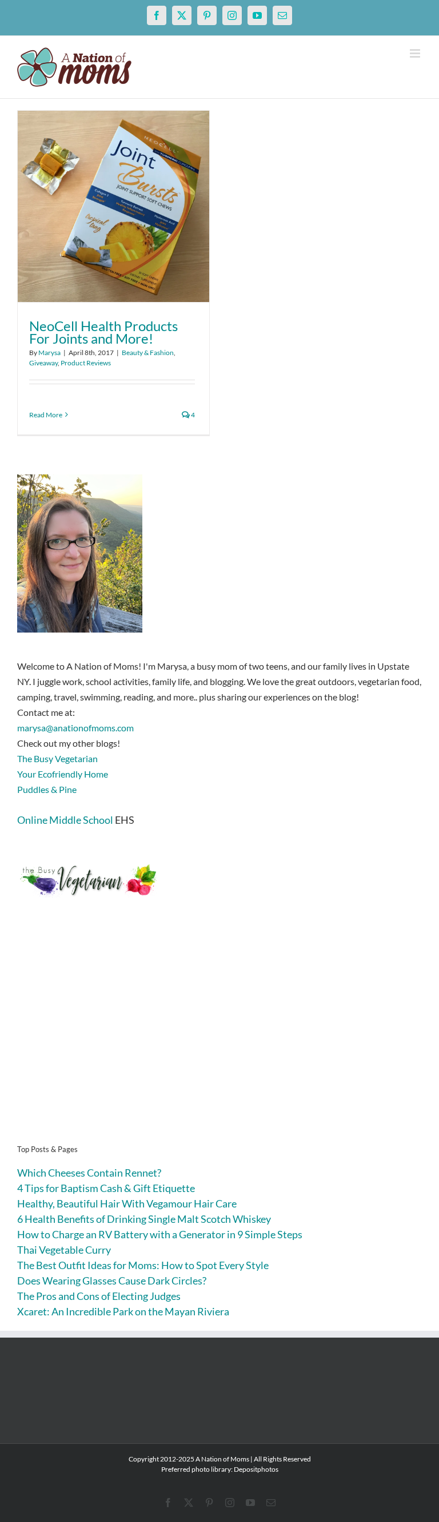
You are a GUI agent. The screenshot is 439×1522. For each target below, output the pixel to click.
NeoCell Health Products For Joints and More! (103, 332)
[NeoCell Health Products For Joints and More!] (113, 206)
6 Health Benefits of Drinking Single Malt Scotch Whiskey (144, 1219)
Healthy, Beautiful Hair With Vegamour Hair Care (127, 1203)
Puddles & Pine (47, 789)
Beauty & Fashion (148, 352)
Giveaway (43, 363)
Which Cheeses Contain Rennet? (89, 1172)
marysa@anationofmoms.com (75, 727)
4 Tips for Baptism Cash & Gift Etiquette (106, 1188)
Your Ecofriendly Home (62, 773)
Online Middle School (65, 820)
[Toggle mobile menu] (416, 53)
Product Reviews (86, 363)
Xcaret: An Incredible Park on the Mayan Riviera (123, 1311)
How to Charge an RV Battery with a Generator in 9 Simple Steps (159, 1234)
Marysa (49, 352)
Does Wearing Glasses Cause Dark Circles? (111, 1280)
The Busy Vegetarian (57, 758)
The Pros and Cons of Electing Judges (99, 1296)
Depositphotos (256, 1469)
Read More (45, 414)
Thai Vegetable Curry (64, 1249)
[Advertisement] (219, 1038)
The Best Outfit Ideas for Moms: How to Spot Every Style (143, 1265)
